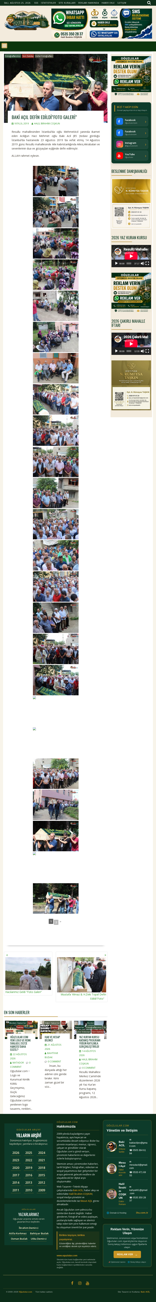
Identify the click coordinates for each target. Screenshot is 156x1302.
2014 (15, 1182)
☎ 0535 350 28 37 (137, 1199)
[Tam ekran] (147, 263)
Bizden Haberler (18, 1022)
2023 (15, 1160)
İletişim (121, 3)
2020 (15, 1168)
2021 (41, 1160)
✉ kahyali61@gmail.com (138, 1190)
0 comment (54, 1061)
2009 (41, 1190)
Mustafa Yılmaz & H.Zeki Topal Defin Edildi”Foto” (83, 996)
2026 (15, 1153)
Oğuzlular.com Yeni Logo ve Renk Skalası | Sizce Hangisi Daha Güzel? (20, 1043)
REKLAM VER (127, 1254)
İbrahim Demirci (28, 1228)
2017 (15, 1175)
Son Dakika (27, 56)
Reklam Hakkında (88, 3)
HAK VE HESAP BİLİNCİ (52, 1038)
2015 (41, 1175)
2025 (28, 1153)
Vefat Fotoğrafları (44, 56)
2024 (41, 1153)
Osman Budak (19, 1238)
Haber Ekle (108, 3)
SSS (36, 3)
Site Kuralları (67, 3)
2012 (41, 1182)
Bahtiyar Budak (39, 1233)
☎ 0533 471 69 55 (137, 1174)
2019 (28, 1168)
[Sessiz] (142, 263)
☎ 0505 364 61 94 (137, 1152)
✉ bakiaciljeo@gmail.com (138, 1143)
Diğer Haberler (52, 1022)
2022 (28, 1160)
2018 (41, 1168)
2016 (28, 1175)
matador (18, 1062)
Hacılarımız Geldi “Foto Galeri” (23, 992)
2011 (15, 1190)
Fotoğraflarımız (13, 56)
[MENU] (4, 45)
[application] (131, 256)
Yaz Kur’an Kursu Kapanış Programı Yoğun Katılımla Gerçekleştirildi (89, 1041)
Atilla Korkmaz (18, 1233)
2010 (28, 1190)
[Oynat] (116, 263)
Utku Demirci (39, 1238)
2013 (28, 1182)
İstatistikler (48, 3)
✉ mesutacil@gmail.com (138, 1165)
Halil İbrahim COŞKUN (47, 123)
